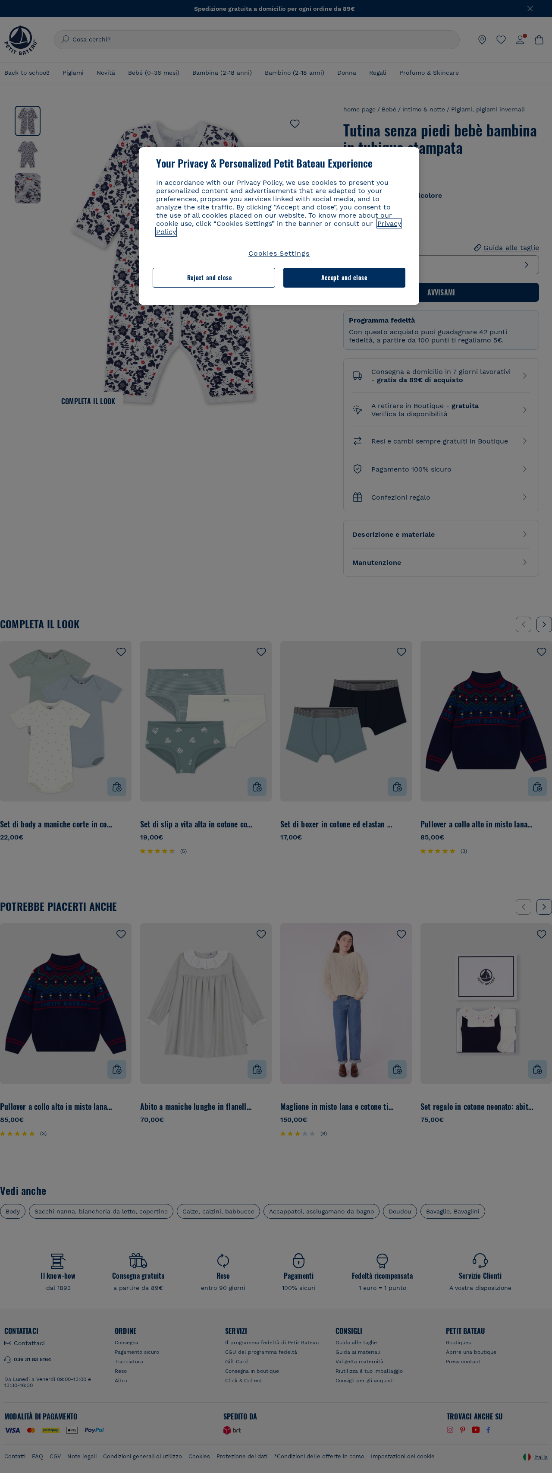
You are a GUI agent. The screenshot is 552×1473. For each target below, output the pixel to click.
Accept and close (344, 277)
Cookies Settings (279, 253)
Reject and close (209, 277)
